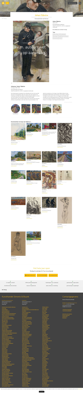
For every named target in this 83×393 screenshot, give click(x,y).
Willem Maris (4, 351)
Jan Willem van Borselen (27, 317)
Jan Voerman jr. (25, 375)
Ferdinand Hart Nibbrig (26, 335)
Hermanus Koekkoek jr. (6, 342)
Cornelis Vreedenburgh (26, 378)
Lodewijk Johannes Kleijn (7, 331)
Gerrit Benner (45, 317)
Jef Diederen (44, 335)
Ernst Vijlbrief (45, 373)
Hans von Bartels (45, 314)
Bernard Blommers (5, 312)
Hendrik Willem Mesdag (7, 353)
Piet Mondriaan (25, 353)
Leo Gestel (24, 330)
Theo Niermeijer (25, 355)
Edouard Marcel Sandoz (26, 365)
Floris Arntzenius (25, 308)
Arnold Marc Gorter (26, 331)
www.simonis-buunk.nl (66, 305)
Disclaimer (64, 317)
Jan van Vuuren (45, 375)
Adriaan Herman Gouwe (47, 340)
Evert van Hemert (25, 336)
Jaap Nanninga (45, 362)
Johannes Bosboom (5, 311)
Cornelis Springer (5, 377)
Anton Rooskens (45, 369)
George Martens (45, 358)
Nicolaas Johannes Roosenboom (8, 364)
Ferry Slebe (44, 370)
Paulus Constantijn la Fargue (7, 317)
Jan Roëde (44, 366)
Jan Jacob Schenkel (5, 371)
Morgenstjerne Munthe (26, 360)
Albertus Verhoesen (6, 379)
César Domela (45, 336)
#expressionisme (64, 36)
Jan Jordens (44, 351)
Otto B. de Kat (45, 352)
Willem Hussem (45, 349)
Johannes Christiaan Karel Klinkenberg (9, 333)
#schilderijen (62, 34)
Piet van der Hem (25, 342)
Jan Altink (44, 310)
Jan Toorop (24, 373)
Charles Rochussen (5, 357)
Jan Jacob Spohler (5, 374)
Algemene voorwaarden (67, 314)
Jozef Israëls (4, 323)
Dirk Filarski (24, 329)
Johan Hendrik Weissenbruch (7, 384)
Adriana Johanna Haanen (27, 334)
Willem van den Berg (26, 312)
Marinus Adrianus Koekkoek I (7, 343)
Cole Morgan (44, 361)
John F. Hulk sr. (5, 322)
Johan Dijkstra (45, 334)
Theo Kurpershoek (46, 353)
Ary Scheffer (4, 367)
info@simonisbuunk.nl (30, 275)
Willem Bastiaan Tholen (27, 371)
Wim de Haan (45, 342)
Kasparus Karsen (5, 326)
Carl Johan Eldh (25, 325)
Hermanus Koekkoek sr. (6, 340)
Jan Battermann (45, 316)
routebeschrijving (53, 275)
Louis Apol (4, 308)
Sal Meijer (44, 360)
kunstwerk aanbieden (67, 310)
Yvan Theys (44, 371)
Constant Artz (25, 307)
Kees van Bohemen (46, 325)
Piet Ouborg (44, 365)
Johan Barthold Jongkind (6, 325)
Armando (44, 313)
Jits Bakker (24, 311)
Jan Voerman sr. (25, 377)
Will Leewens (45, 355)
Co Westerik (44, 382)
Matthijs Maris (4, 349)
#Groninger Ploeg (56, 36)
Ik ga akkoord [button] (42, 391)
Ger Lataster (44, 356)
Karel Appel (44, 312)
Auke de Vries (45, 374)
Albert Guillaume (25, 333)
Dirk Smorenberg (25, 369)
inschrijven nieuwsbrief (67, 309)
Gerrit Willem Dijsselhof (27, 323)
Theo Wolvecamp (45, 384)
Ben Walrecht (45, 379)
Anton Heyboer (45, 347)
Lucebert (44, 357)
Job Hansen (44, 343)
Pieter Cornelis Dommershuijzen (8, 314)
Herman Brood (45, 329)
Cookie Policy (65, 316)
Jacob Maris (4, 348)
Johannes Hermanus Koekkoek (8, 338)
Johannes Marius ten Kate (7, 330)
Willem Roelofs (5, 360)
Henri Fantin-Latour (26, 326)
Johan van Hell (25, 338)
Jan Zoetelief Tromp (6, 386)
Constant (44, 331)
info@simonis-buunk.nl (66, 306)
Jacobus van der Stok (6, 378)
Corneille (44, 332)
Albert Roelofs (5, 358)
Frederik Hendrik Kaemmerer (28, 357)
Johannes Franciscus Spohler (7, 373)
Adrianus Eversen (5, 316)
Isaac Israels (24, 344)
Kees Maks (24, 352)
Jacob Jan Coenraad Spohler (7, 375)
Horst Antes (44, 309)
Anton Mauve (4, 352)
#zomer (60, 38)
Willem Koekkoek (5, 344)
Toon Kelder (24, 347)
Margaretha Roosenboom (7, 365)
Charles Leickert (5, 345)
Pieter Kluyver (5, 335)
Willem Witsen (25, 382)
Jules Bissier (44, 321)
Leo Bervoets (45, 320)
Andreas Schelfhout (6, 369)
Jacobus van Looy (25, 356)
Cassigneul (44, 330)
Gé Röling (44, 367)
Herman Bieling (25, 313)
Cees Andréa (44, 308)
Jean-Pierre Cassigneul (26, 321)
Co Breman (24, 320)
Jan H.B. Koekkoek (5, 339)
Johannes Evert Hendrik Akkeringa (8, 307)
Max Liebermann (25, 349)
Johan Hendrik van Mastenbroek (28, 358)
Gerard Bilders (5, 309)
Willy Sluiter (24, 366)
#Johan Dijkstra (56, 34)
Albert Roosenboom (6, 362)
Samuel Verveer (5, 383)
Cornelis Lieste (5, 347)
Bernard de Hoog (25, 340)
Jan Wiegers (44, 383)
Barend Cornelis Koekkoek (7, 336)
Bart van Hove (5, 320)
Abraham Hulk (5, 321)
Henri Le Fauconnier (46, 338)
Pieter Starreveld (25, 370)
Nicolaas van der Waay (26, 379)
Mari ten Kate (4, 329)
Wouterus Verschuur (6, 380)
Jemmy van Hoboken (46, 348)
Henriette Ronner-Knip (6, 361)
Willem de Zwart (25, 386)
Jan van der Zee (45, 386)
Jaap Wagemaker (45, 378)
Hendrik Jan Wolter (26, 383)
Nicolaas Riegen (5, 356)
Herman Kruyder (25, 348)
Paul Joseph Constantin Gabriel (8, 318)
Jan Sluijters (24, 367)
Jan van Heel (44, 344)
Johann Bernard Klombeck (7, 334)
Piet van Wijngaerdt (26, 380)
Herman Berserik (45, 318)
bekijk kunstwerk (13, 143)
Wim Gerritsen (45, 339)
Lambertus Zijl (25, 384)
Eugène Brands (45, 326)
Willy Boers (44, 322)
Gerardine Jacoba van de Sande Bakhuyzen (30, 309)
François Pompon (25, 362)
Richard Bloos (24, 314)
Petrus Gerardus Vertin (6, 382)
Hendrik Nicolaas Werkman (47, 380)
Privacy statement (66, 315)
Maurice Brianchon (45, 327)
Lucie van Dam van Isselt (27, 322)
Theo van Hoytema (26, 343)
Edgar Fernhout (25, 327)
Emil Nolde (44, 364)
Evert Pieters (24, 361)
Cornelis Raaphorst (26, 364)
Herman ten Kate (5, 327)
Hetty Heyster (25, 339)
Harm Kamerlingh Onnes (27, 345)
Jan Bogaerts (24, 316)
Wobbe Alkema (45, 307)
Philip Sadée (4, 366)
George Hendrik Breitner (27, 318)
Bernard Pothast (5, 355)
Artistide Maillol (25, 351)
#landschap (55, 38)
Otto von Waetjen (45, 377)
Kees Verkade (24, 374)
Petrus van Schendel (6, 370)
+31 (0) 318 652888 (42, 275)
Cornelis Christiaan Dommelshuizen (9, 313)
